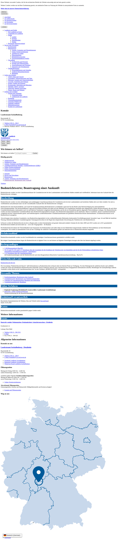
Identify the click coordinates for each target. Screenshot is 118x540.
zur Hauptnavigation (10, 20)
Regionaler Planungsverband (16, 43)
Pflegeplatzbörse (16, 55)
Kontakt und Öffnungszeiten (20, 63)
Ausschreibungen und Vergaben (21, 65)
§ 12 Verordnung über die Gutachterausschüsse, (18, 253)
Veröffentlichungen (13, 68)
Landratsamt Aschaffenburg (16, 347)
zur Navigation (8, 22)
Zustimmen (4, 13)
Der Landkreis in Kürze (15, 32)
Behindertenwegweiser (18, 57)
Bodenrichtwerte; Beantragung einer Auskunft (17, 180)
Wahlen (14, 42)
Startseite (7, 173)
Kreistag (14, 38)
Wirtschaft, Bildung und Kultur (17, 88)
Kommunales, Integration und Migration (20, 85)
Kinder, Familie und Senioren (16, 83)
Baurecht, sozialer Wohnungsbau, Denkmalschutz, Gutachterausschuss (27, 322)
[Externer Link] (53, 463)
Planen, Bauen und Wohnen (16, 90)
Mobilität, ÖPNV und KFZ (16, 87)
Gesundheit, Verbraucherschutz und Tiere (20, 78)
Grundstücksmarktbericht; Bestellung (15, 282)
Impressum (7, 537)
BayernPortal (44, 301)
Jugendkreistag (16, 40)
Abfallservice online (18, 53)
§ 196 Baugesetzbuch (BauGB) (13, 248)
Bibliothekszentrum (13, 105)
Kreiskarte (11, 98)
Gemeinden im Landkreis (15, 33)
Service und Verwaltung (11, 45)
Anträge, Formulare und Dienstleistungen (24, 50)
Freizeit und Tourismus (14, 93)
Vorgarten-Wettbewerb (14, 101)
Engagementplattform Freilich (20, 58)
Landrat (14, 37)
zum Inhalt (7, 17)
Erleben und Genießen (11, 91)
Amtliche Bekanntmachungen (20, 72)
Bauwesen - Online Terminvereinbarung (16, 291)
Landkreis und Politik (10, 30)
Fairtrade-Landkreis (14, 103)
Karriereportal (12, 47)
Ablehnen (3, 12)
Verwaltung (11, 60)
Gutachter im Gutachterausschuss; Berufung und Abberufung (22, 280)
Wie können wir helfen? (8, 153)
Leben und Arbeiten (10, 75)
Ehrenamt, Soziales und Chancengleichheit (20, 80)
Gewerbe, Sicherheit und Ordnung (18, 82)
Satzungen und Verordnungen (20, 67)
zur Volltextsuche (9, 18)
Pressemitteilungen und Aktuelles (21, 70)
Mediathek (15, 73)
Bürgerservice (12, 48)
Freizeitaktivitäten (17, 95)
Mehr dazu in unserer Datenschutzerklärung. (15, 8)
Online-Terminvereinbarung (20, 52)
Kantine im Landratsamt (15, 106)
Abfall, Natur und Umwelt (16, 77)
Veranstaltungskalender (15, 100)
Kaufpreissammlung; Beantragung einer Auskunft (18, 277)
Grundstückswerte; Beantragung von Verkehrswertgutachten (22, 279)
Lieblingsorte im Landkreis (19, 96)
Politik (10, 35)
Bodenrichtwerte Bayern (8, 263)
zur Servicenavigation (10, 23)
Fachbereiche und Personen (20, 62)
